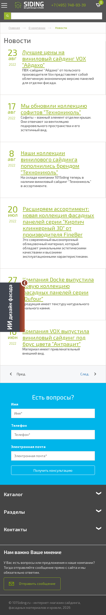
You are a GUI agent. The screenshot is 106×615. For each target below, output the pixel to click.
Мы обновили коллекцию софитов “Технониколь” (54, 108)
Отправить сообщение (37, 583)
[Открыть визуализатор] (12, 307)
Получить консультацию (53, 470)
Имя (14, 404)
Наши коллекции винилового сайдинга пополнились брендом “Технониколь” (50, 162)
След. (84, 374)
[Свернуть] (24, 283)
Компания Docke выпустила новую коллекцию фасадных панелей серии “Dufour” (58, 289)
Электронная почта (28, 447)
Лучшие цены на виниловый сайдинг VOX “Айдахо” (54, 58)
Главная (14, 27)
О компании (37, 27)
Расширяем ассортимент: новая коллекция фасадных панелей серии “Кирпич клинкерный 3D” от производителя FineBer (58, 221)
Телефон (19, 425)
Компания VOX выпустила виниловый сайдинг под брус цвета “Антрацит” (55, 337)
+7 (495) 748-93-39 (68, 4)
